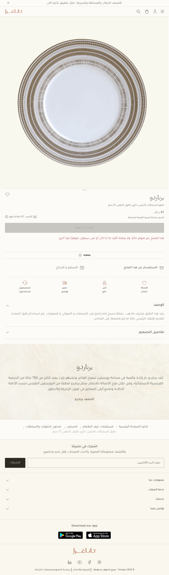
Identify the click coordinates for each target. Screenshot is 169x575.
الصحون (72, 427)
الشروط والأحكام (81, 570)
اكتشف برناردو (84, 399)
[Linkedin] (69, 562)
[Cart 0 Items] (146, 11)
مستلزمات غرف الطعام (98, 427)
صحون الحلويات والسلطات (43, 427)
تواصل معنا (157, 508)
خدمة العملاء (156, 489)
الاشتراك (15, 462)
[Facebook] (89, 562)
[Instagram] (99, 562)
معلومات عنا (156, 480)
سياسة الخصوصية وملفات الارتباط (53, 570)
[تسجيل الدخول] (155, 11)
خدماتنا (160, 499)
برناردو (157, 197)
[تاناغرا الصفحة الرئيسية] (14, 11)
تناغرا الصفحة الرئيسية (133, 427)
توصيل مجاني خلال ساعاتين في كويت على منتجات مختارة (84, 3)
